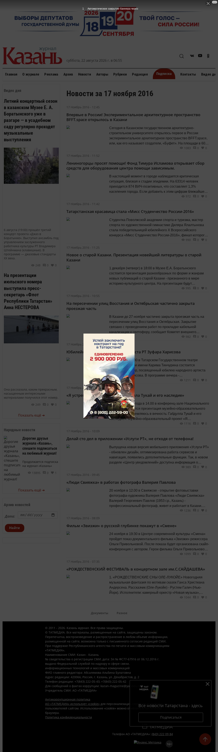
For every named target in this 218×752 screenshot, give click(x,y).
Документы (99, 613)
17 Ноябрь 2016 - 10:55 (83, 296)
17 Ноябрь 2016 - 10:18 (83, 388)
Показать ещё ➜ (31, 415)
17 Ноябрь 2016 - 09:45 (83, 475)
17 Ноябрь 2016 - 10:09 (83, 431)
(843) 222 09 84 (162, 734)
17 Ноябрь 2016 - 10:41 (83, 344)
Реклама (51, 74)
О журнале (30, 74)
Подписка (164, 73)
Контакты (188, 74)
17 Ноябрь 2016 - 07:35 (83, 561)
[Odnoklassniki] (208, 56)
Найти (14, 528)
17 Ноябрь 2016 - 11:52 (83, 156)
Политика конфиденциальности (68, 717)
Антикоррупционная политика (67, 699)
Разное (122, 613)
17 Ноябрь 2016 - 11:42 (83, 204)
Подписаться (171, 717)
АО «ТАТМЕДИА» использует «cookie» (72, 704)
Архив (68, 74)
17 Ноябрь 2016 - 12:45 (83, 107)
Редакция (140, 74)
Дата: (10, 516)
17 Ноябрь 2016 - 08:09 (83, 518)
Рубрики (120, 74)
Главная (11, 74)
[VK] (192, 56)
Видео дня (209, 74)
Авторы (102, 74)
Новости (84, 74)
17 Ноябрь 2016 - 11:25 (83, 247)
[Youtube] (200, 56)
